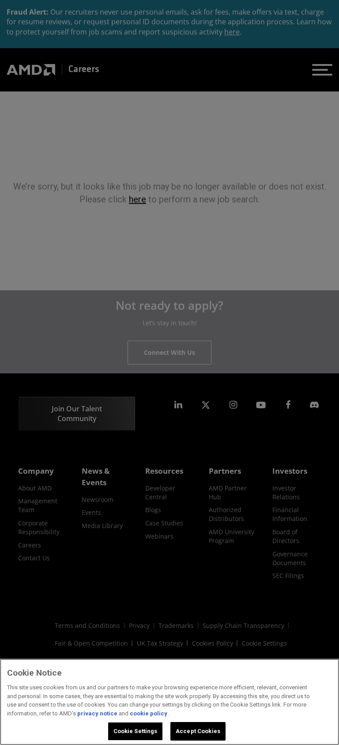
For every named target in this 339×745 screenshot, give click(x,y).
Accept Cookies (198, 731)
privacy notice (97, 713)
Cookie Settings (135, 731)
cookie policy (148, 713)
